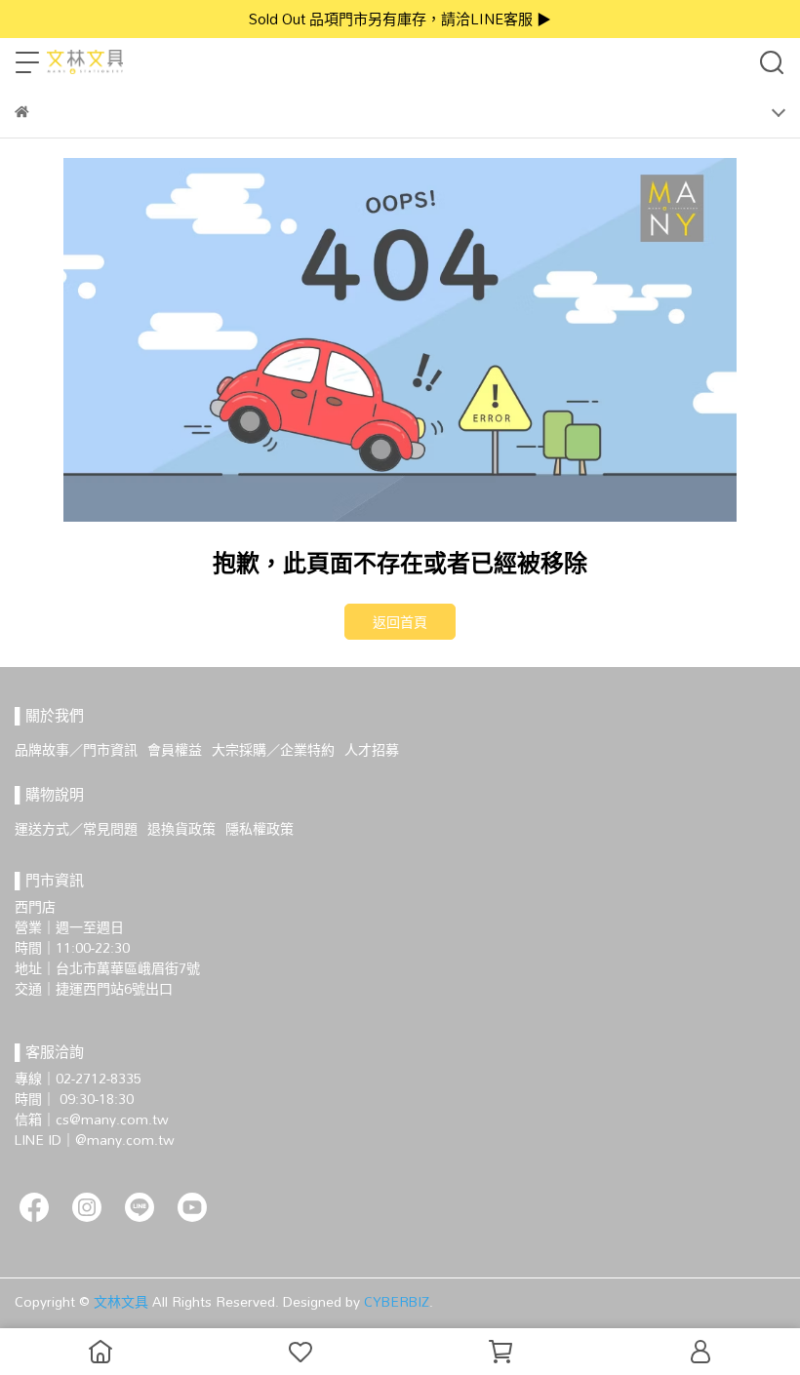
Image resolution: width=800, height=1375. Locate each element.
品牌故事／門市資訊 (76, 749)
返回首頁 (400, 622)
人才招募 (371, 749)
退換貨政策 (181, 828)
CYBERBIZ (396, 1301)
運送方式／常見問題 (76, 828)
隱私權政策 (259, 828)
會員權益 (174, 749)
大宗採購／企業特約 (273, 749)
